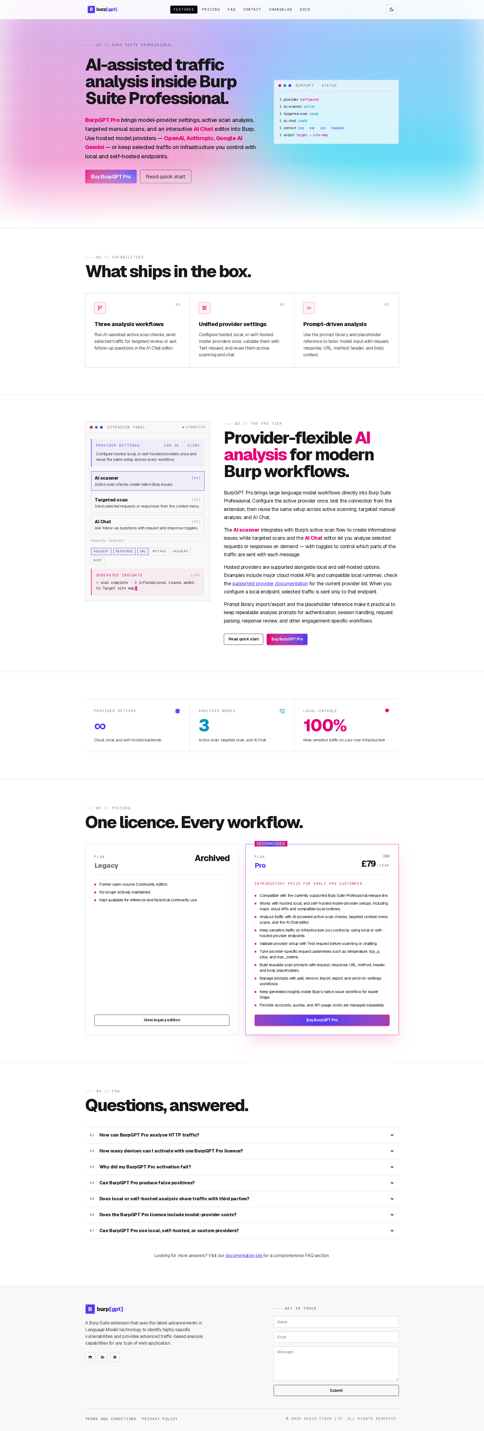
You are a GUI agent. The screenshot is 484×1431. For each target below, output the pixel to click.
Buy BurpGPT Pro (111, 176)
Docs (305, 9)
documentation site (244, 1255)
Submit (336, 1390)
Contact (252, 9)
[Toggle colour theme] (392, 9)
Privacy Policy (160, 1419)
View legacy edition (162, 1019)
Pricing (211, 9)
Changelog (280, 9)
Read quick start (165, 176)
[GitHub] (90, 1357)
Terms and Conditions (110, 1419)
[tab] (147, 481)
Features (184, 9)
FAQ (231, 9)
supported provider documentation (270, 583)
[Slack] (115, 1357)
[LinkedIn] (102, 1357)
